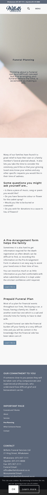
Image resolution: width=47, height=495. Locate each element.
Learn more (29, 489)
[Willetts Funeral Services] (19, 9)
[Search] (27, 9)
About (6, 414)
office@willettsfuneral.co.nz (17, 470)
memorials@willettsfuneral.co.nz (19, 476)
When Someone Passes (12, 427)
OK (13, 489)
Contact (6, 431)
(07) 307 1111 (22, 458)
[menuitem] (27, 9)
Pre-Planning (9, 422)
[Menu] (39, 9)
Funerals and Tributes (12, 410)
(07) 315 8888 (18, 461)
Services (7, 418)
